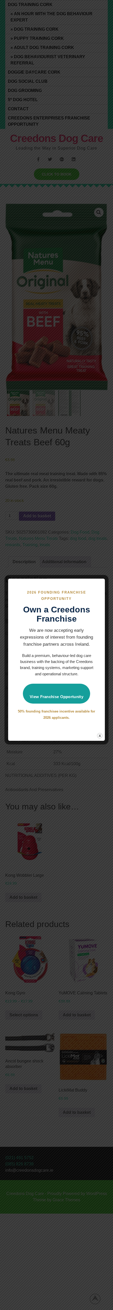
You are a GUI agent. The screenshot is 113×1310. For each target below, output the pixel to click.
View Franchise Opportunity (56, 696)
